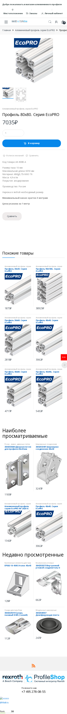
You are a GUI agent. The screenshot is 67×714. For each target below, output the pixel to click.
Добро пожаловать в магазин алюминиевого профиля (32, 4)
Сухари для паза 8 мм (13, 610)
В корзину (34, 143)
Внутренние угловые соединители (45, 564)
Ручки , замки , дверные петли (17, 444)
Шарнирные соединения (46, 444)
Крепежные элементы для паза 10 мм (18, 564)
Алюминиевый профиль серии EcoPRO (35, 30)
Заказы (33, 13)
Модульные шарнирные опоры (46, 611)
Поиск (50, 22)
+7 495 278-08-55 (33, 692)
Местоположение (13, 13)
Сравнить (34, 155)
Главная (6, 30)
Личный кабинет (54, 13)
